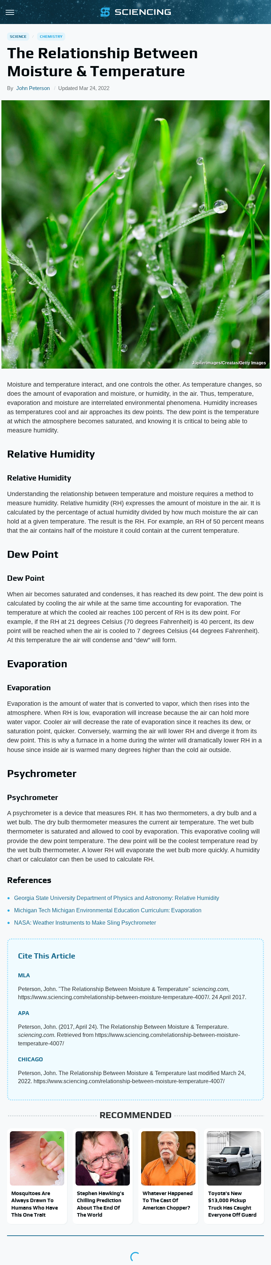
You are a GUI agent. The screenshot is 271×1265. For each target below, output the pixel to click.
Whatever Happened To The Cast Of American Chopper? (168, 1200)
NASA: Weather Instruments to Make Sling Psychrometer (85, 923)
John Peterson (33, 88)
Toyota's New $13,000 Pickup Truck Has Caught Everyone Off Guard (232, 1204)
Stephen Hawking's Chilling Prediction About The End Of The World (100, 1204)
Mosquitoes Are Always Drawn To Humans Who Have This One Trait (34, 1204)
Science (18, 36)
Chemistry (51, 36)
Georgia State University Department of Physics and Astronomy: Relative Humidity (116, 898)
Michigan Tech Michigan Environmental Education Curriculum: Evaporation (107, 910)
